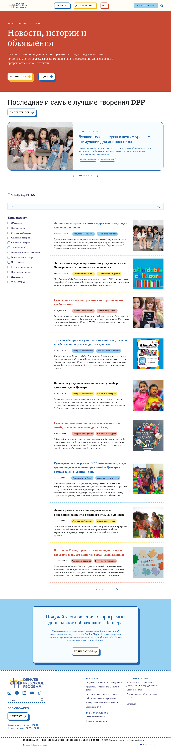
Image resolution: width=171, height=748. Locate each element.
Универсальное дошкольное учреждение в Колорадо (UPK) (141, 684)
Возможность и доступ (22, 257)
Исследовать (17, 276)
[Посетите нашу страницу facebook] (17, 692)
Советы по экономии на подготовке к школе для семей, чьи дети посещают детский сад (87, 425)
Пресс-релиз (17, 262)
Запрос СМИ (18, 76)
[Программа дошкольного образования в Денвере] (18, 6)
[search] (85, 206)
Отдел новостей (134, 689)
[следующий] (97, 175)
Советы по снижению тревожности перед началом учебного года (88, 302)
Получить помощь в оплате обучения (104, 682)
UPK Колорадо (18, 281)
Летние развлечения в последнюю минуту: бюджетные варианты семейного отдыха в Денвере (89, 513)
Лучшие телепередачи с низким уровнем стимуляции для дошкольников (114, 139)
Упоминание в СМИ (21, 247)
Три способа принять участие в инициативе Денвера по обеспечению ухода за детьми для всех (90, 342)
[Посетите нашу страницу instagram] (9, 692)
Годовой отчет (18, 228)
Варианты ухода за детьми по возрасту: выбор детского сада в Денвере (86, 385)
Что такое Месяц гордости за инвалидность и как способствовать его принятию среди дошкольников (89, 552)
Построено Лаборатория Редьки (35, 745)
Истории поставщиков (22, 272)
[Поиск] (161, 5)
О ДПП (45, 76)
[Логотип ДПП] (26, 683)
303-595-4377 (18, 708)
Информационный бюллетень (25, 252)
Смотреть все (20, 112)
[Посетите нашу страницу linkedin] (24, 692)
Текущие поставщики (96, 721)
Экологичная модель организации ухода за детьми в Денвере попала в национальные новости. (90, 265)
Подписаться (83, 651)
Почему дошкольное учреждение (102, 694)
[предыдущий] (74, 175)
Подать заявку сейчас (146, 5)
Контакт (16, 716)
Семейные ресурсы (20, 237)
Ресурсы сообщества (21, 232)
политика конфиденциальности (43, 740)
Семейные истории (20, 242)
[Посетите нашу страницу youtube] (32, 692)
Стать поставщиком (95, 716)
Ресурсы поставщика (21, 267)
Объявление (17, 223)
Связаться (131, 703)
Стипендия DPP (93, 706)
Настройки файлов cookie (82, 740)
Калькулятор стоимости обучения (102, 702)
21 (110, 589)
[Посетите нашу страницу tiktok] (39, 692)
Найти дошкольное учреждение (101, 698)
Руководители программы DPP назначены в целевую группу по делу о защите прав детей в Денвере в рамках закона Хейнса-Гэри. (90, 467)
